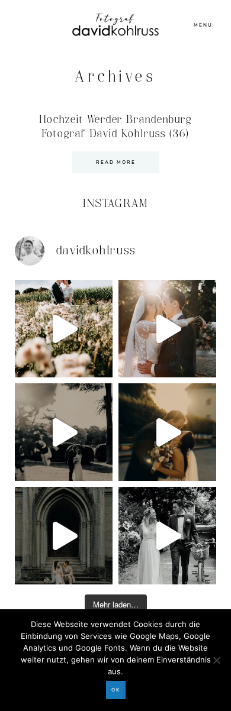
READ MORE (116, 162)
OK (115, 690)
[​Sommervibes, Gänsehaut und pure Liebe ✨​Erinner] (64, 328)
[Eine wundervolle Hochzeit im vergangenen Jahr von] (167, 328)
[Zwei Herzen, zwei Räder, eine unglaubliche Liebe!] (167, 535)
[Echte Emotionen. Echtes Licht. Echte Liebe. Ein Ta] (167, 432)
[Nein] (216, 660)
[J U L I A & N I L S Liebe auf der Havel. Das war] (64, 432)
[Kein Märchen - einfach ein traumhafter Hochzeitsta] (64, 535)
